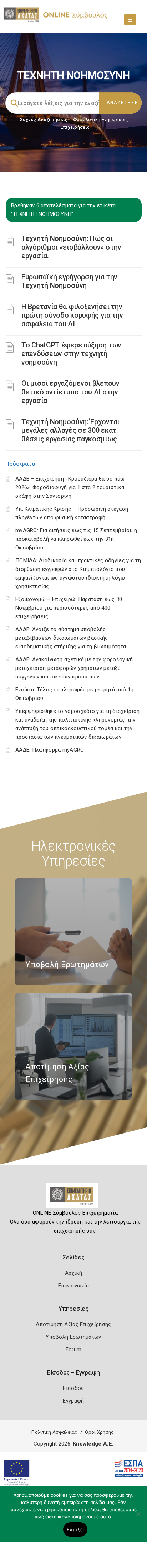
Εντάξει (75, 1529)
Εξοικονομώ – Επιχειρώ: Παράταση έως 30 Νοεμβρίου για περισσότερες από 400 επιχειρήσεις (68, 608)
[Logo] (73, 1198)
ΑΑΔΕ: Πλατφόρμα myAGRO (49, 750)
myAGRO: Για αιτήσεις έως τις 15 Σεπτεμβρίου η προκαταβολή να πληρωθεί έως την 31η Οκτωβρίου (76, 539)
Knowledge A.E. (93, 1444)
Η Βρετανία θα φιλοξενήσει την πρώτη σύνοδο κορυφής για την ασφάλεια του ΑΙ (72, 315)
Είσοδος (73, 1388)
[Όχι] (138, 1517)
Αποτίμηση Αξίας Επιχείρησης (73, 1324)
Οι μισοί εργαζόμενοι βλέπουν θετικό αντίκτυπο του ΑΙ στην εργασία (70, 392)
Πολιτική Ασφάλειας (54, 1432)
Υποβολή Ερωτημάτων (73, 1337)
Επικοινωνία (73, 1285)
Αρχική (73, 1273)
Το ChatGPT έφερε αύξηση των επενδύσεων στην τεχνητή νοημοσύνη (71, 353)
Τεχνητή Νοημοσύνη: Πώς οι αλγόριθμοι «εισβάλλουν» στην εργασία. (71, 247)
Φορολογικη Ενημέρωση (100, 119)
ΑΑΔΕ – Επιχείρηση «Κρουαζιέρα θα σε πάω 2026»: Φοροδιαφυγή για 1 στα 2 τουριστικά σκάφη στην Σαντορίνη (70, 487)
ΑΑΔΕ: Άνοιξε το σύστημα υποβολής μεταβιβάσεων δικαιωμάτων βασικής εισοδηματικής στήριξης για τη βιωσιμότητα (70, 638)
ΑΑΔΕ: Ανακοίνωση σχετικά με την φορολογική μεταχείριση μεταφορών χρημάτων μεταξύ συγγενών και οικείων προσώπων (74, 668)
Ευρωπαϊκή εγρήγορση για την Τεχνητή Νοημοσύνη (69, 281)
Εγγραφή (73, 1400)
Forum (74, 1349)
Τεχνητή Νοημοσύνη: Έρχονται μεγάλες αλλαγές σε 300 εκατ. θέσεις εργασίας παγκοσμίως (70, 430)
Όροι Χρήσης (99, 1432)
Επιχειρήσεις (75, 127)
